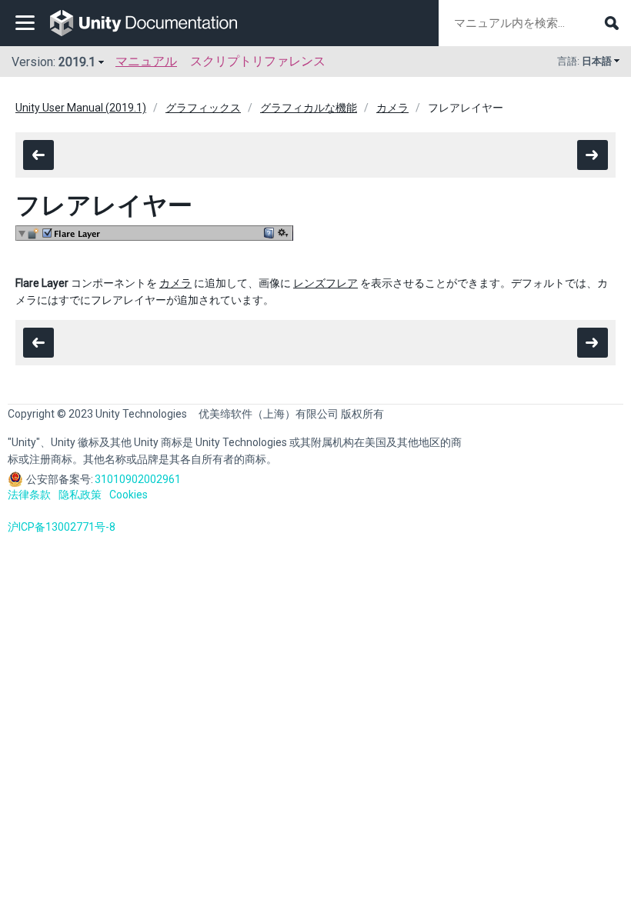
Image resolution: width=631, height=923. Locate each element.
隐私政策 (80, 494)
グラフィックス (203, 108)
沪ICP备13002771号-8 (61, 527)
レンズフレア (325, 283)
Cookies (128, 494)
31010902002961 (138, 479)
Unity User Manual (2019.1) (80, 108)
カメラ (392, 108)
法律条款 (29, 494)
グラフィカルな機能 (308, 108)
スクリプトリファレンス (258, 61)
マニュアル (146, 61)
